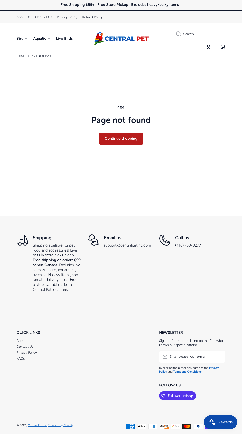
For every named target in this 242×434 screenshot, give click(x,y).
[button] (223, 47)
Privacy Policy (27, 353)
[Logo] (121, 38)
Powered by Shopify (60, 425)
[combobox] (199, 34)
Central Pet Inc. (37, 425)
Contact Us (25, 347)
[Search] (177, 34)
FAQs (21, 358)
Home (20, 55)
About (21, 341)
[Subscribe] (219, 357)
